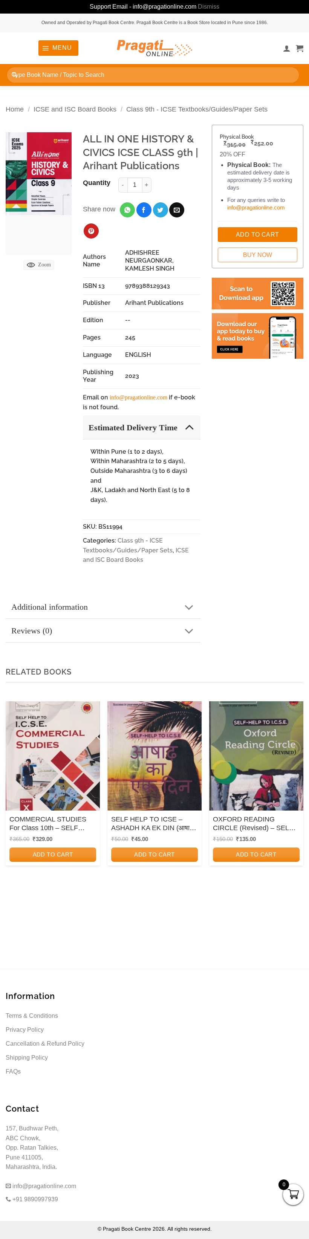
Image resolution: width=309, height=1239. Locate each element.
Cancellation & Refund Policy (45, 1043)
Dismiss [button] (208, 6)
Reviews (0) (31, 630)
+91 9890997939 (34, 1199)
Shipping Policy (27, 1057)
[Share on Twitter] (160, 209)
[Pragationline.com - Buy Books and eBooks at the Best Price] (154, 48)
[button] (58, 47)
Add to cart (53, 854)
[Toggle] (189, 427)
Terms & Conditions (32, 1016)
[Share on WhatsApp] (127, 209)
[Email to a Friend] (176, 209)
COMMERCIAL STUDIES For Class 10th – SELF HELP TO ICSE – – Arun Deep (47, 824)
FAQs (13, 1071)
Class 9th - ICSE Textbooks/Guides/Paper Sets (197, 109)
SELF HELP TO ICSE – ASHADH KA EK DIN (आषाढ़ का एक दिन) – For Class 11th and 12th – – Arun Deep (152, 824)
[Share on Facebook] (143, 209)
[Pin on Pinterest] (91, 231)
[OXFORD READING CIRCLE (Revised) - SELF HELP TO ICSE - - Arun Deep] (256, 757)
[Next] (295, 802)
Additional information (49, 607)
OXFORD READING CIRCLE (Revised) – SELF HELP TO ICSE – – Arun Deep (253, 824)
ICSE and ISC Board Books (75, 109)
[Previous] (13, 802)
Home (15, 109)
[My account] (287, 48)
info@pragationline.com (138, 397)
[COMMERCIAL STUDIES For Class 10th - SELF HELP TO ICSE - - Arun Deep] (53, 757)
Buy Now (257, 255)
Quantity (96, 183)
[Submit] (14, 74)
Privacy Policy (25, 1029)
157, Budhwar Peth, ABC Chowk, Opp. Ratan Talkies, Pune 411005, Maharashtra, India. (32, 1147)
